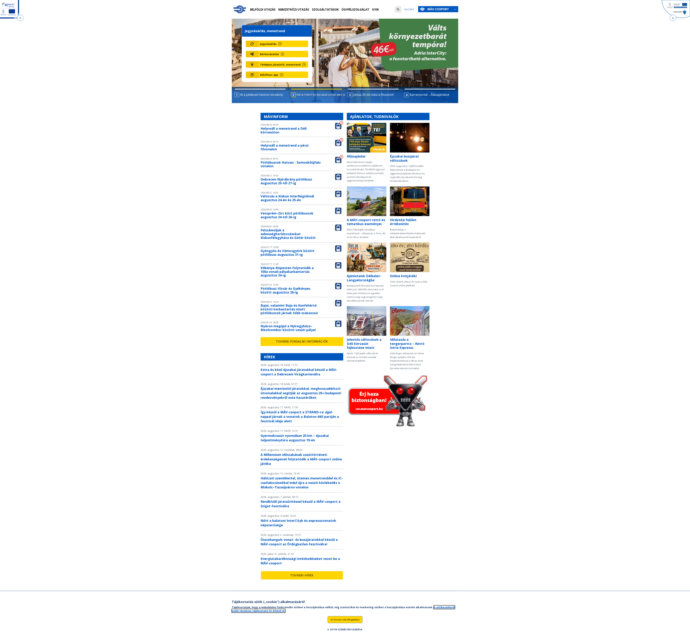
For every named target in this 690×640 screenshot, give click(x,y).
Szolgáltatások (325, 9)
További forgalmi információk (302, 341)
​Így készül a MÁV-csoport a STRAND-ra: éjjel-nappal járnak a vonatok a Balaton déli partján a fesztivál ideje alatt (300, 416)
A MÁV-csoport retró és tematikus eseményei (366, 222)
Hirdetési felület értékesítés (403, 222)
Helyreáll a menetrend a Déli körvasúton (284, 130)
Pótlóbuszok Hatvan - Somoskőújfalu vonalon (291, 164)
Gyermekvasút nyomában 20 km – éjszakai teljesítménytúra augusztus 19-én (295, 437)
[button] (398, 9)
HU (406, 9)
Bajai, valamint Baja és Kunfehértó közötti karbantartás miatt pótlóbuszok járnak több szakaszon (289, 309)
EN (411, 9)
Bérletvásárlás (269, 54)
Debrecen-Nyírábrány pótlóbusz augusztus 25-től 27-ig (286, 181)
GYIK (375, 9)
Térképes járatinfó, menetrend (280, 64)
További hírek (302, 575)
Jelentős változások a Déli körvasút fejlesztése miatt (364, 343)
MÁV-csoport (438, 9)
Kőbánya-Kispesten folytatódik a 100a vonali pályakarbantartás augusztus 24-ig (287, 272)
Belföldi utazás (262, 9)
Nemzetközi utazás (293, 9)
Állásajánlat (356, 156)
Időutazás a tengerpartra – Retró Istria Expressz (407, 343)
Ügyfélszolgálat (355, 9)
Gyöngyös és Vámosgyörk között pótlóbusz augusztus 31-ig (287, 253)
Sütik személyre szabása (346, 629)
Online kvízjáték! (403, 276)
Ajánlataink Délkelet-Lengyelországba (364, 278)
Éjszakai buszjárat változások (404, 158)
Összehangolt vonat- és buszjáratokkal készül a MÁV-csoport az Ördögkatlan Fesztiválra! (299, 541)
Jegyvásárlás (268, 44)
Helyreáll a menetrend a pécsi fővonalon (285, 147)
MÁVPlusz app (269, 75)
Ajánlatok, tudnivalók (374, 116)
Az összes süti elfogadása (345, 619)
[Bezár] (20, 18)
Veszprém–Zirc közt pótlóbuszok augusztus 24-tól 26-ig (287, 215)
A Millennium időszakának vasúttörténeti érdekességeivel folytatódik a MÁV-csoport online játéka (301, 459)
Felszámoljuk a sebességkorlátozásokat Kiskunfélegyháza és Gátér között (288, 234)
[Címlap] (239, 9)
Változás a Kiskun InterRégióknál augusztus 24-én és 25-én (287, 198)
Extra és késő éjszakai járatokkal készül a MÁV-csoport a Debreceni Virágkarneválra (299, 372)
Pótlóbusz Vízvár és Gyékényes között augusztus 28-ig (285, 290)
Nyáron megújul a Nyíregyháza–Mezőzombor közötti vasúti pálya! (288, 328)
